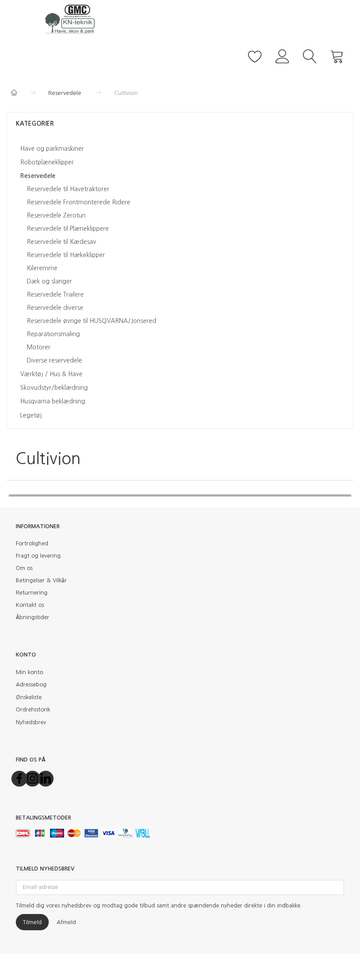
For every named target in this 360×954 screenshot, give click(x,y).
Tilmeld (32, 922)
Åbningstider (32, 617)
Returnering (31, 592)
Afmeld (66, 922)
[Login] (282, 55)
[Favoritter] (255, 55)
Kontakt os (30, 605)
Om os (24, 568)
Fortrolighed (32, 543)
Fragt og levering (38, 556)
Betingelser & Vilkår (41, 580)
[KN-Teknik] (72, 18)
